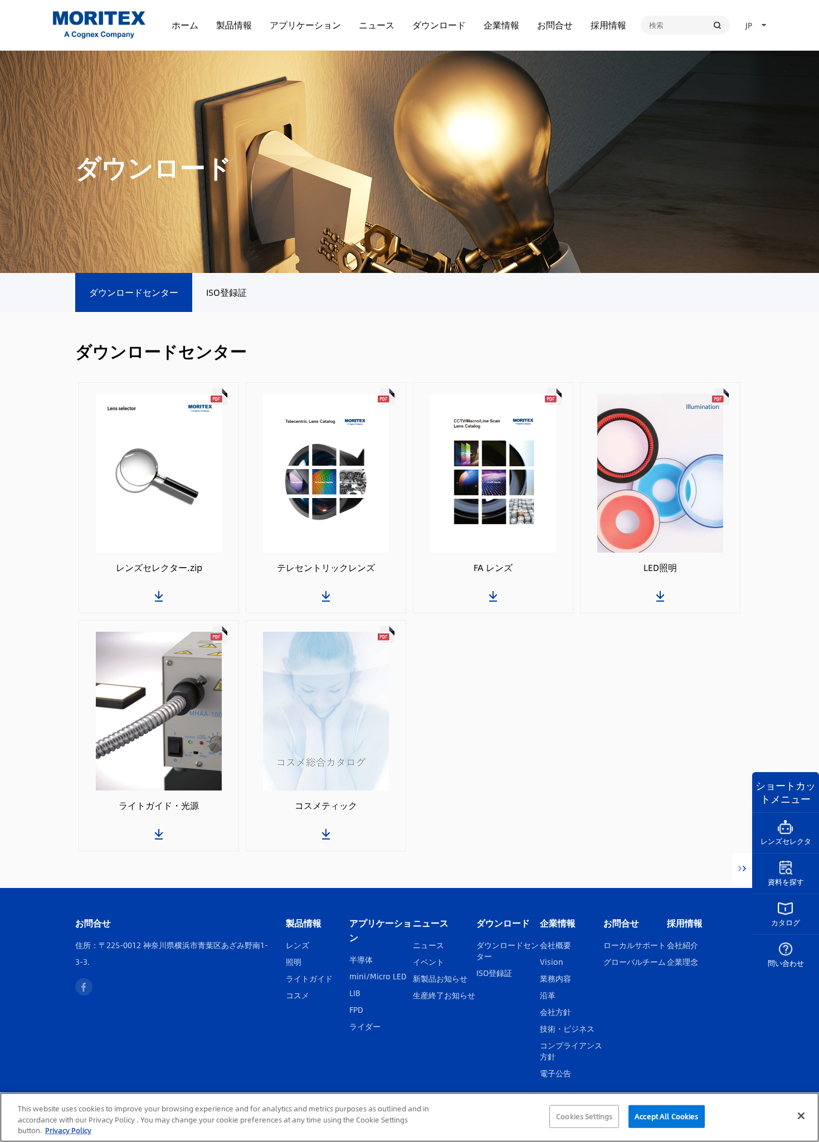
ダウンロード (439, 25)
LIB (354, 993)
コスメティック (326, 805)
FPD (356, 1009)
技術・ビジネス (567, 1028)
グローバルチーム (634, 961)
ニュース (376, 25)
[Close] (801, 1116)
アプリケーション (305, 25)
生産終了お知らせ (444, 995)
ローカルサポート (634, 945)
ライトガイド (309, 978)
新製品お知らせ (440, 978)
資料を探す (786, 881)
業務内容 (555, 978)
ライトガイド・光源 (159, 805)
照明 (293, 961)
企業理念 (682, 961)
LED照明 (660, 567)
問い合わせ (786, 963)
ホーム (185, 25)
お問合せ (555, 25)
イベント (428, 961)
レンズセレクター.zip (159, 567)
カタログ (785, 922)
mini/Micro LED (378, 976)
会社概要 (555, 945)
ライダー (365, 1026)
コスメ (297, 995)
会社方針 (555, 1012)
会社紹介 (682, 945)
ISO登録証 (226, 292)
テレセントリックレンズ (326, 567)
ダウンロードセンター (133, 292)
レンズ (297, 945)
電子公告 (555, 1073)
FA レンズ (493, 567)
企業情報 (501, 25)
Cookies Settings (584, 1115)
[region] (409, 1117)
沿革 (547, 995)
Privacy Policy (68, 1130)
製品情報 (234, 25)
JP (748, 25)
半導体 (361, 959)
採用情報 (608, 25)
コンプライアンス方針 (571, 1050)
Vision (551, 961)
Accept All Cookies (666, 1115)
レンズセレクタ (785, 841)
